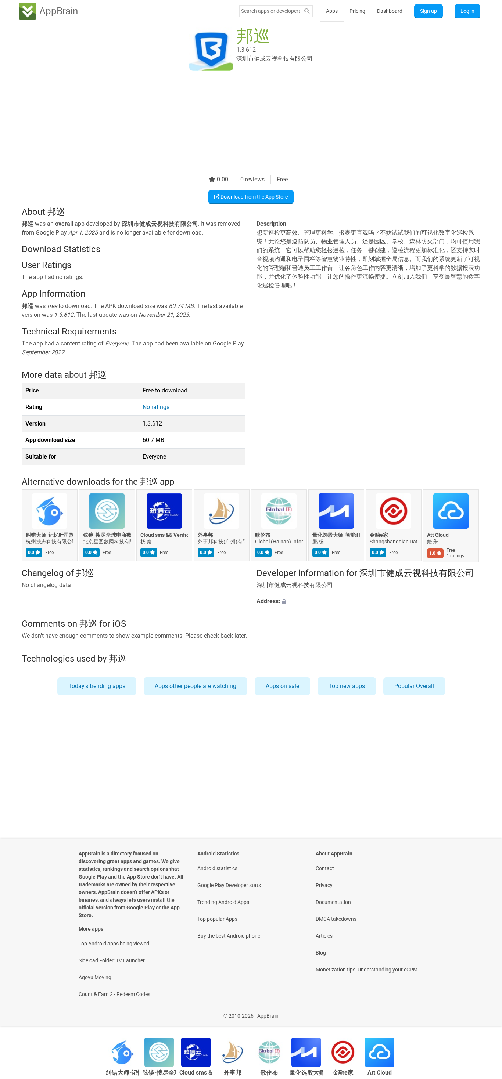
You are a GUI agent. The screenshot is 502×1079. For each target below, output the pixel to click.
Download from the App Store (253, 197)
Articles (324, 936)
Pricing (357, 11)
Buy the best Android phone (228, 936)
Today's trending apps (96, 685)
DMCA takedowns (336, 919)
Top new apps (347, 685)
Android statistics (217, 868)
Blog (321, 953)
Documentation (333, 902)
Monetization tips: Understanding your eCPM (366, 970)
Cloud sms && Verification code (164, 535)
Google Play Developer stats (229, 885)
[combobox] (270, 11)
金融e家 (379, 535)
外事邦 (205, 535)
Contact (325, 868)
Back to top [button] (483, 1012)
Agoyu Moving (95, 977)
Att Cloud (438, 535)
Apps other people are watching (195, 685)
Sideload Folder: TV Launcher (112, 960)
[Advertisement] (242, 123)
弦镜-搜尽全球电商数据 (107, 535)
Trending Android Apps (223, 902)
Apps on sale (282, 685)
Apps (332, 11)
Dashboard (389, 11)
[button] (368, 601)
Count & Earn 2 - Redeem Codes (114, 994)
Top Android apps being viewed (114, 943)
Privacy (324, 885)
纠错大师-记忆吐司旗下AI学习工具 (49, 535)
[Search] (306, 11)
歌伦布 (262, 535)
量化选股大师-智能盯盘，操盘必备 (336, 535)
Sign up (428, 11)
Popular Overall (414, 685)
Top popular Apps (217, 919)
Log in (467, 11)
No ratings (156, 406)
